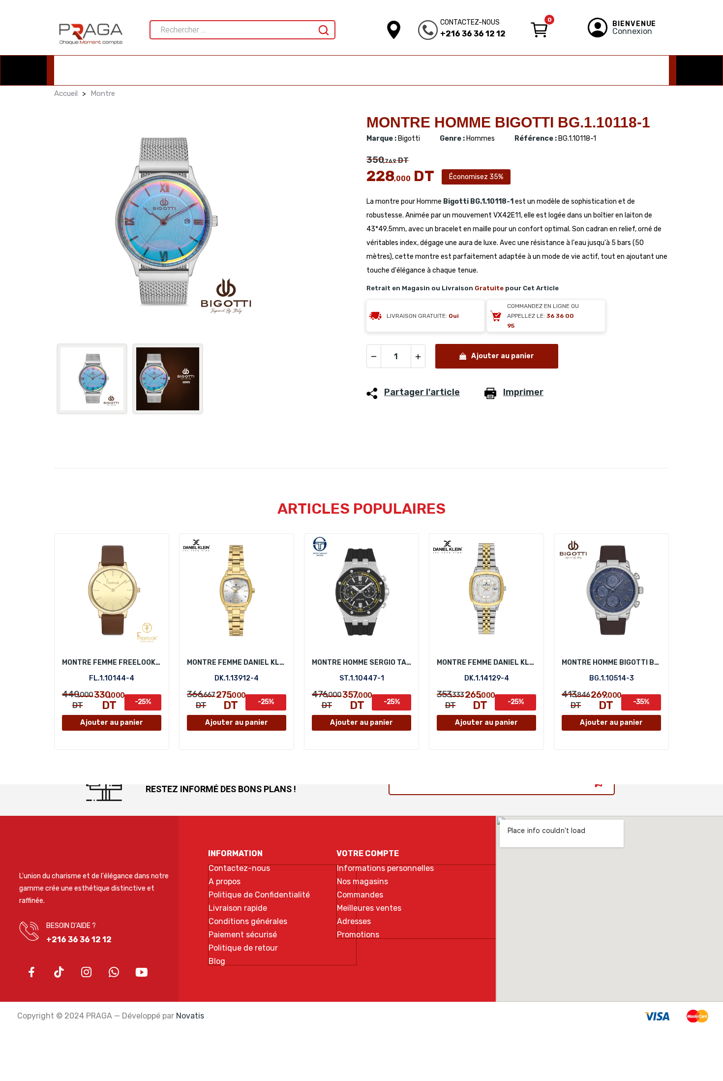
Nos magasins (362, 881)
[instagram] (86, 972)
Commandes (360, 895)
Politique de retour (243, 948)
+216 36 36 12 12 (473, 33)
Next (333, 224)
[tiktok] (59, 972)
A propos (225, 881)
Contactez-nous (239, 868)
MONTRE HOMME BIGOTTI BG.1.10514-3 (611, 662)
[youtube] (142, 972)
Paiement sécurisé (243, 934)
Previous (77, 224)
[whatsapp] (114, 972)
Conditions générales (248, 921)
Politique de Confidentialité (259, 895)
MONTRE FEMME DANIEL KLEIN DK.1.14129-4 (486, 662)
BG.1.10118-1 (491, 201)
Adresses (354, 921)
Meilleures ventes (369, 908)
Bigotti (456, 201)
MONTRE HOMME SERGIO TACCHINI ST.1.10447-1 (361, 662)
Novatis (190, 1015)
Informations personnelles (385, 868)
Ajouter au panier (502, 356)
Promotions (358, 934)
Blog (217, 961)
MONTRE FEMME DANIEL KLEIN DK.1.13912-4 (236, 662)
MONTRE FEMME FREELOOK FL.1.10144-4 (111, 662)
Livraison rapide (238, 908)
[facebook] (31, 972)
